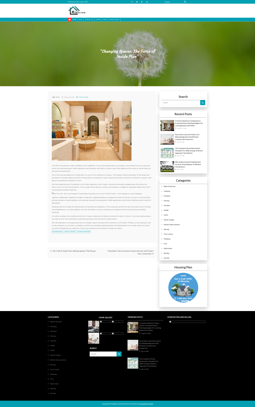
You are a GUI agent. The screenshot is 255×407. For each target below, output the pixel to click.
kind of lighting (70, 231)
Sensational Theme (146, 404)
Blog (80, 19)
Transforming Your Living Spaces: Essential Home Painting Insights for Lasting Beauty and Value (189, 123)
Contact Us (89, 19)
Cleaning (167, 191)
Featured (167, 196)
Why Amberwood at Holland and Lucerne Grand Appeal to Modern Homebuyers (188, 164)
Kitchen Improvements (172, 225)
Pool (165, 244)
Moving (166, 229)
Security (167, 258)
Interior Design (83, 97)
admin (57, 97)
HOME (166, 210)
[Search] (202, 102)
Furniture (167, 205)
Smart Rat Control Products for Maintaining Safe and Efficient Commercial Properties (187, 137)
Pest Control (168, 234)
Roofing (166, 253)
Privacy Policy (114, 19)
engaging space (58, 231)
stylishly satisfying (83, 231)
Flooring (166, 201)
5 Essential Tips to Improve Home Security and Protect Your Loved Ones (130, 252)
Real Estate (168, 248)
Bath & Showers (170, 186)
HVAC (166, 215)
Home (74, 19)
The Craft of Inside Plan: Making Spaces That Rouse (74, 251)
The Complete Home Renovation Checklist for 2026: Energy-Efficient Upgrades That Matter (189, 150)
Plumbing (167, 239)
